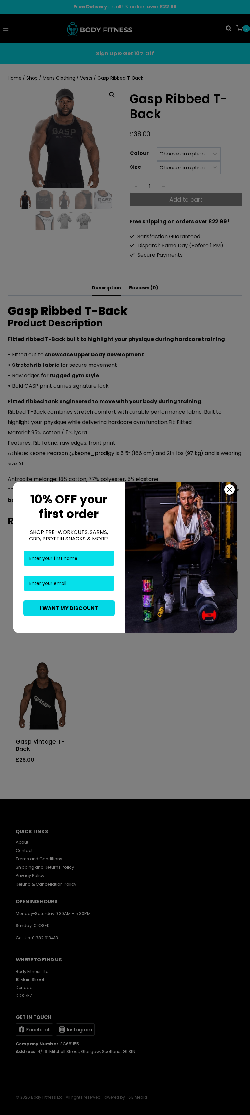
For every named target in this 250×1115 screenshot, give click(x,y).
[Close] (229, 489)
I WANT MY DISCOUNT (69, 608)
